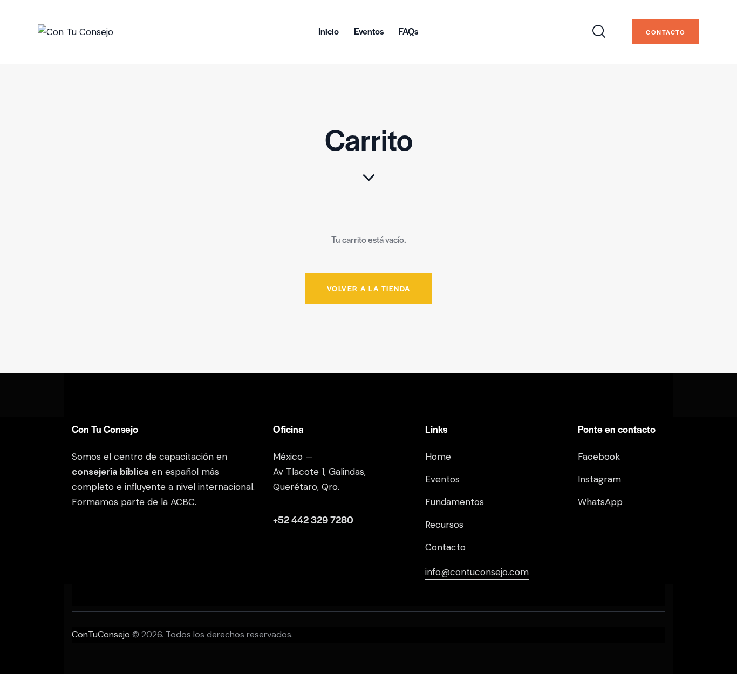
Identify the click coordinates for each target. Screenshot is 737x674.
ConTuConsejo (101, 634)
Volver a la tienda (369, 288)
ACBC (182, 502)
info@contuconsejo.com (477, 572)
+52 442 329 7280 (313, 519)
